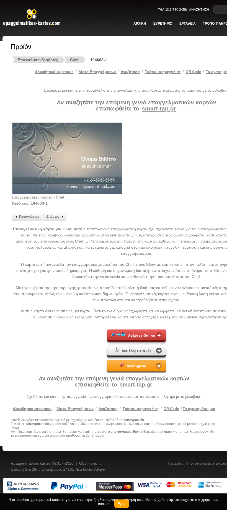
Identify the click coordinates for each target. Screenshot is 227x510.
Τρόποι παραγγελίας (141, 409)
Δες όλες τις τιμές (136, 350)
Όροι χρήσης (90, 463)
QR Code (193, 72)
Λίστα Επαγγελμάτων (98, 72)
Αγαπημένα (136, 366)
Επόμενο (53, 216)
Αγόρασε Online (141, 335)
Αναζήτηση (130, 72)
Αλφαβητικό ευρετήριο (54, 72)
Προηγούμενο (29, 216)
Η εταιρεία (175, 463)
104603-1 (98, 60)
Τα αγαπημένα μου (199, 409)
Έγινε (121, 504)
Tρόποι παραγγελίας (163, 72)
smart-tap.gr (159, 108)
